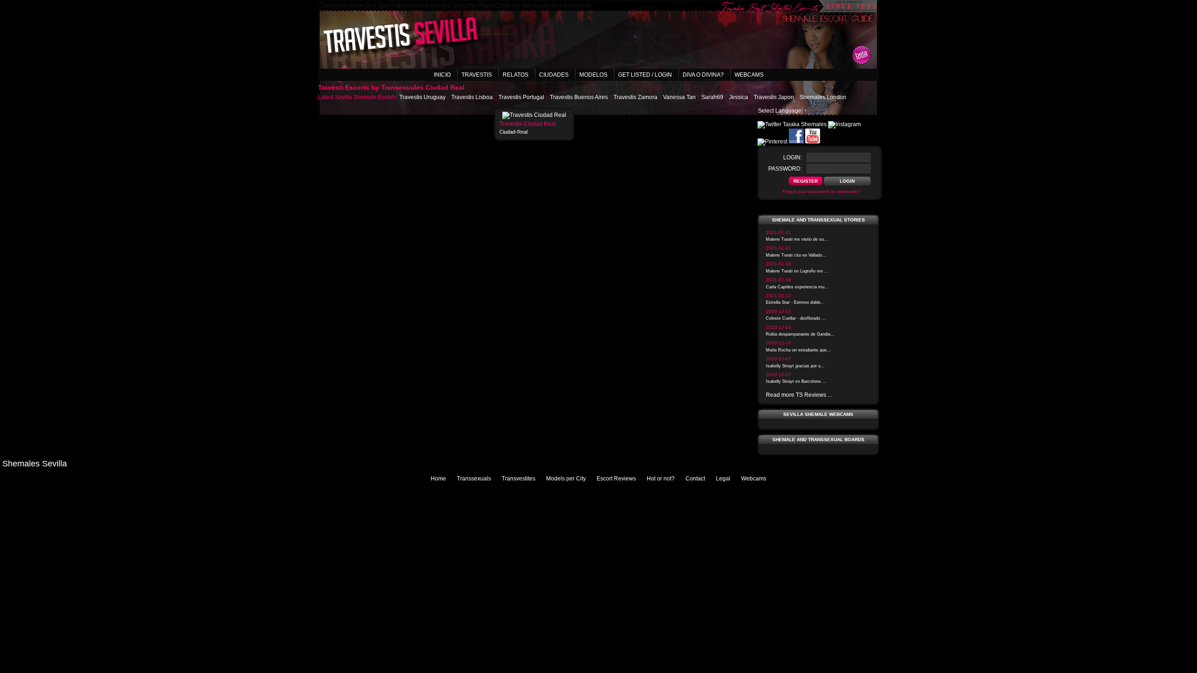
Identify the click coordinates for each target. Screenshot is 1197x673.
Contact (695, 478)
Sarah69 (712, 97)
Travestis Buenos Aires (579, 97)
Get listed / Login (645, 75)
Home (438, 478)
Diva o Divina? (703, 75)
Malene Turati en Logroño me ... (797, 271)
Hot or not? (661, 478)
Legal (723, 478)
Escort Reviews (616, 478)
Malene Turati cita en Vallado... (796, 255)
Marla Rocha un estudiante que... (798, 350)
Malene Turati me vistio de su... (797, 239)
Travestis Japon (774, 97)
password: (785, 168)
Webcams (749, 75)
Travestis (476, 75)
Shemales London (823, 97)
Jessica (738, 97)
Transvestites (518, 478)
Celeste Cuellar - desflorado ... (796, 318)
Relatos (515, 75)
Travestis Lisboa (472, 97)
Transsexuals (474, 478)
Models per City (566, 478)
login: (792, 157)
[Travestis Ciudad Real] (534, 115)
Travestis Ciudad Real (527, 124)
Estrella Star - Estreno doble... (795, 302)
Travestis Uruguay (422, 97)
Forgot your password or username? (821, 191)
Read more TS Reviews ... (799, 395)
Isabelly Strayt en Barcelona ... (796, 381)
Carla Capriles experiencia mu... (797, 287)
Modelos (593, 75)
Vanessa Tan (679, 97)
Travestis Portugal (521, 97)
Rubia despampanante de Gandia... (800, 334)
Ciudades (554, 75)
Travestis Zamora (635, 97)
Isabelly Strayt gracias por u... (795, 366)
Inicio (442, 75)
